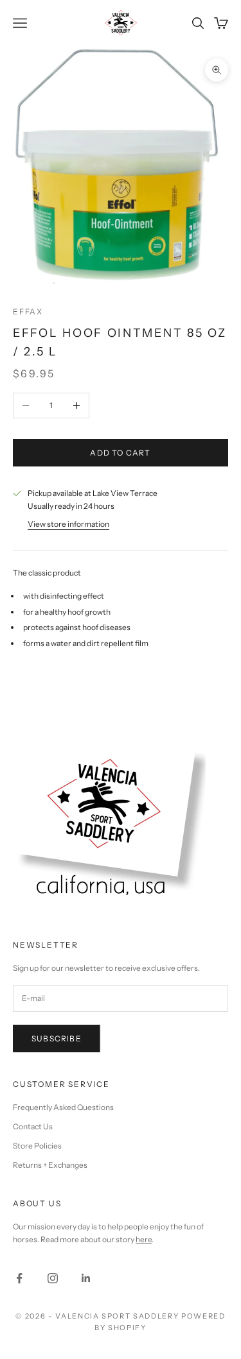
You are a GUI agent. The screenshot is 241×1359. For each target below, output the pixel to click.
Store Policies (37, 1145)
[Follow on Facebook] (19, 1278)
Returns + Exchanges (50, 1165)
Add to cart (120, 452)
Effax (28, 311)
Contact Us (33, 1126)
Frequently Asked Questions (63, 1107)
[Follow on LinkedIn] (86, 1278)
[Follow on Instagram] (52, 1278)
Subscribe (56, 1038)
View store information (68, 524)
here (144, 1239)
